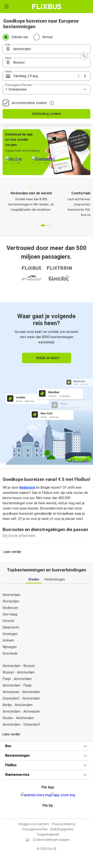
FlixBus (11, 765)
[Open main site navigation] (6, 6)
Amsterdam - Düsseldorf (21, 724)
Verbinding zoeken (46, 114)
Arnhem (8, 640)
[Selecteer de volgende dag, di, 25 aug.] (85, 76)
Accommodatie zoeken (29, 103)
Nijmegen (10, 647)
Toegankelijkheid (48, 834)
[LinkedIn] (48, 813)
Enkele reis (20, 37)
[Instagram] (45, 813)
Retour (47, 37)
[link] (46, 382)
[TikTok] (51, 813)
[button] (46, 49)
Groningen (10, 634)
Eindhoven (10, 608)
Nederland (27, 487)
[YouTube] (47, 813)
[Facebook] (44, 813)
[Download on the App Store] (63, 795)
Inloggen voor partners (33, 824)
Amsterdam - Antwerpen (21, 711)
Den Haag (10, 614)
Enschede (10, 653)
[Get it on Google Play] (36, 795)
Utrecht (8, 621)
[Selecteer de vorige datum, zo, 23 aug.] (78, 76)
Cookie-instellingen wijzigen (51, 839)
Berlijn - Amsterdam (17, 705)
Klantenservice (17, 775)
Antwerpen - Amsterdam (21, 692)
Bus (8, 746)
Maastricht (11, 627)
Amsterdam (11, 595)
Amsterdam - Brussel (19, 666)
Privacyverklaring (63, 824)
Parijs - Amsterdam (17, 679)
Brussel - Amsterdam (19, 672)
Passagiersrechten (35, 829)
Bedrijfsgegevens (62, 829)
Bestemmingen (17, 755)
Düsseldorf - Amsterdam (21, 698)
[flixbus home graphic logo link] (47, 6)
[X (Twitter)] (49, 813)
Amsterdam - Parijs (17, 685)
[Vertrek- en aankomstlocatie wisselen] (84, 56)
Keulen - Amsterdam (18, 718)
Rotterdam (11, 601)
